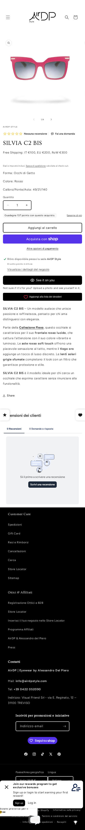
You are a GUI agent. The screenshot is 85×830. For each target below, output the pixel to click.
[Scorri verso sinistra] (33, 119)
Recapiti (61, 822)
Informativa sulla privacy (67, 810)
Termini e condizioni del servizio (59, 816)
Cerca (12, 560)
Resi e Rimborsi (18, 542)
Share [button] (11, 395)
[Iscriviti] (64, 726)
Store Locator (17, 569)
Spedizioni (15, 524)
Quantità (8, 197)
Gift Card (14, 533)
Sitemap (13, 578)
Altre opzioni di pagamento (43, 248)
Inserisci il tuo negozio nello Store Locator (36, 620)
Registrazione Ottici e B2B (25, 603)
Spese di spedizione (36, 166)
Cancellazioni (17, 551)
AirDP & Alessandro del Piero (27, 638)
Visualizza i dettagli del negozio (28, 269)
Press (11, 647)
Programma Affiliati (20, 629)
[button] (8, 17)
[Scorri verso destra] (51, 119)
